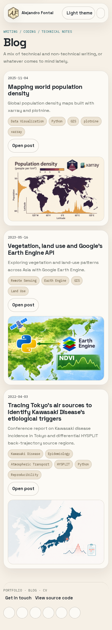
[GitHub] (22, 612)
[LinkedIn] (48, 612)
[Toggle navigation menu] (101, 13)
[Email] (9, 612)
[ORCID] (61, 612)
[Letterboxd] (74, 612)
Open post (23, 145)
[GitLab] (35, 612)
